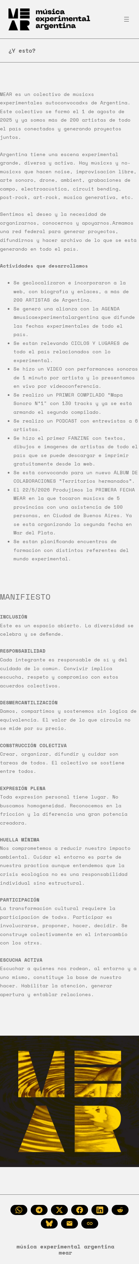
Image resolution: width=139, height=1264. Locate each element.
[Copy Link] (89, 1223)
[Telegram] (39, 1210)
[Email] (69, 1223)
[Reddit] (120, 1210)
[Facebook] (79, 1210)
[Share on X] (59, 1210)
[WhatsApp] (18, 1210)
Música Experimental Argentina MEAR (65, 1249)
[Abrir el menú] (126, 19)
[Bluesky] (49, 1223)
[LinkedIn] (99, 1210)
